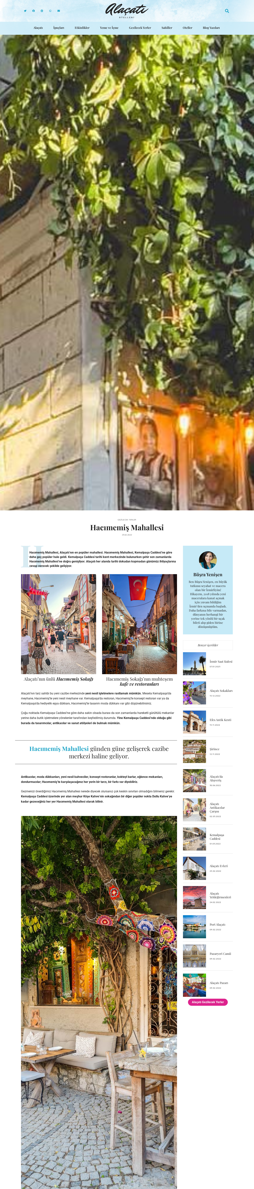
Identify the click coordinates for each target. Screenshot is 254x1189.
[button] (25, 11)
